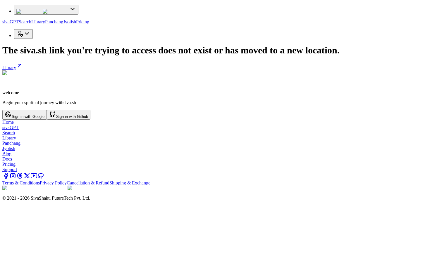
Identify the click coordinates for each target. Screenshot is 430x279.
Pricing (82, 21)
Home (8, 122)
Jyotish (69, 21)
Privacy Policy (53, 182)
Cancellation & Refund (88, 182)
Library (38, 21)
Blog (6, 153)
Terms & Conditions (21, 182)
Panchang (54, 21)
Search (25, 21)
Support (9, 169)
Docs (7, 158)
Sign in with (28, 116)
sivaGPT (10, 21)
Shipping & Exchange (129, 182)
